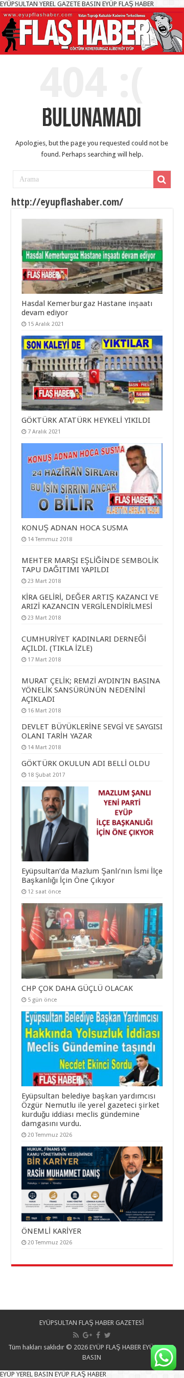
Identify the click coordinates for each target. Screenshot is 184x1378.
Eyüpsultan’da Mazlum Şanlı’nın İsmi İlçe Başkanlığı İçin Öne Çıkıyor (92, 875)
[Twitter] (107, 1335)
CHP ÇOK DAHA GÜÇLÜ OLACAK (77, 988)
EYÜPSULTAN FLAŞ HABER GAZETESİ (91, 1322)
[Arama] (162, 179)
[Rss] (76, 1335)
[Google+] (87, 1335)
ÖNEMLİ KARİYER (51, 1231)
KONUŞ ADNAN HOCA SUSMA (74, 527)
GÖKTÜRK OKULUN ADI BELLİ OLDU (85, 763)
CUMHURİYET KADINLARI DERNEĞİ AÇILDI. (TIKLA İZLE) (83, 643)
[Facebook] (98, 1335)
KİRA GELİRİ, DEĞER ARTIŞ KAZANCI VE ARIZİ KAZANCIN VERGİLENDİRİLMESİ (89, 602)
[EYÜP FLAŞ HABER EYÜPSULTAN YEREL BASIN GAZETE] (92, 30)
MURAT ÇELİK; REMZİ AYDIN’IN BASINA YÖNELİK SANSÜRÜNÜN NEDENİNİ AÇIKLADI (90, 690)
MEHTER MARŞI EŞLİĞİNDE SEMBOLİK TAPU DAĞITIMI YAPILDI (89, 565)
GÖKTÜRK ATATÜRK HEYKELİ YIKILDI (85, 420)
